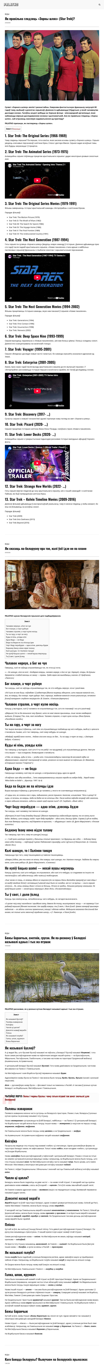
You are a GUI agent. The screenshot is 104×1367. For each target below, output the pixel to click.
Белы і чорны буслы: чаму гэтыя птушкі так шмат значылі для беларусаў (47, 1097)
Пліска (8, 1033)
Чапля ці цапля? (13, 1027)
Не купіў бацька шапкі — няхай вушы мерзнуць (26, 653)
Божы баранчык (13, 1041)
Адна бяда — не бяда (15, 640)
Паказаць (16, 129)
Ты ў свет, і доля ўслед (15, 656)
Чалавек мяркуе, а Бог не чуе (18, 626)
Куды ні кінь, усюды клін (16, 637)
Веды (7, 14)
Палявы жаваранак (14, 1022)
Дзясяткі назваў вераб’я (16, 1030)
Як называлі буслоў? (14, 1019)
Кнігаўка (9, 1024)
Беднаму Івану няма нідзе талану (20, 648)
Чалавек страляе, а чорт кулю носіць (21, 631)
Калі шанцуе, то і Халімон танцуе (20, 651)
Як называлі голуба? (14, 1036)
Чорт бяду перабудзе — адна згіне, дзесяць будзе (27, 645)
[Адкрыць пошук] (99, 4)
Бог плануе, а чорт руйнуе (17, 628)
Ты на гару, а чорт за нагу (17, 634)
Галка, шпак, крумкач (15, 1038)
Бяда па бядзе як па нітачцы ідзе (20, 642)
